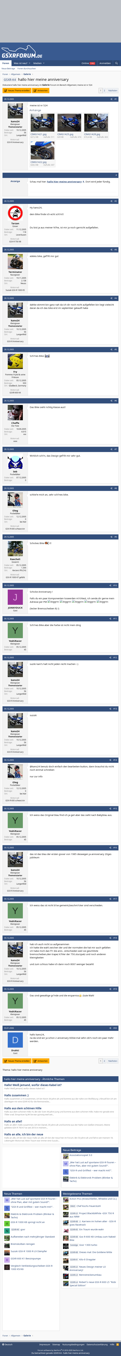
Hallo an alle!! (13, 1121)
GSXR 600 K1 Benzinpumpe (26, 1258)
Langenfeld (21, 135)
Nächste (112, 90)
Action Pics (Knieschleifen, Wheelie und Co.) (93, 1198)
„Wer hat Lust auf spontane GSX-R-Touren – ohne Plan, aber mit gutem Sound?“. (92, 1164)
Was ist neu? (20, 63)
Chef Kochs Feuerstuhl (85, 1205)
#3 (116, 249)
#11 (115, 618)
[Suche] (116, 63)
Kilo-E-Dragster (83, 1259)
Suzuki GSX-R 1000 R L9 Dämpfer (29, 1251)
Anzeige (15, 181)
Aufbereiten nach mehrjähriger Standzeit (33, 1236)
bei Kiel (23, 521)
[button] (29, 63)
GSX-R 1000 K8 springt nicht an (28, 1222)
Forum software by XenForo (61, 1350)
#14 (115, 760)
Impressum (44, 1344)
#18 (115, 938)
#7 (116, 449)
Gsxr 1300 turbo (83, 1244)
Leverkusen (21, 234)
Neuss (23, 283)
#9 (116, 537)
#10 (115, 585)
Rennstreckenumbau (85, 1274)
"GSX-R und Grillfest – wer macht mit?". (90, 1170)
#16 (115, 847)
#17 (115, 899)
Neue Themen (13, 1193)
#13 (115, 708)
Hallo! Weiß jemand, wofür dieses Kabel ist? (33, 1085)
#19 (115, 989)
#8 (116, 488)
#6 (116, 400)
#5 (116, 349)
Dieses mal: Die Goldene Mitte (91, 1252)
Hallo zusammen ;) (16, 1095)
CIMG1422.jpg (38, 162)
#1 (116, 99)
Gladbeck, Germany (17, 385)
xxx (24, 434)
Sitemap (56, 1344)
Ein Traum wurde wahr (87, 1229)
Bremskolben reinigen (23, 1243)
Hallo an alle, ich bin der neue (23, 1134)
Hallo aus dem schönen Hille (22, 1108)
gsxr (18, 1229)
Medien (37, 63)
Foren (5, 63)
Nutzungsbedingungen (73, 1344)
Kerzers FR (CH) (19, 570)
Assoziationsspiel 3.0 (80, 1155)
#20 (115, 1028)
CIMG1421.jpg (38, 134)
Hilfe (112, 1344)
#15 (115, 808)
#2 (116, 201)
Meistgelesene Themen (77, 1193)
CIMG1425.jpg (65, 134)
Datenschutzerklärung (97, 1344)
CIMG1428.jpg (92, 134)
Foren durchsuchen (26, 68)
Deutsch (8, 1344)
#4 (116, 298)
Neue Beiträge (8, 68)
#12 (115, 657)
